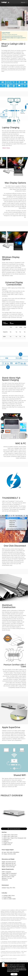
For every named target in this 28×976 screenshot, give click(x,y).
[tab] (14, 829)
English (23, 2)
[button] (8, 2)
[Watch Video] (6, 148)
